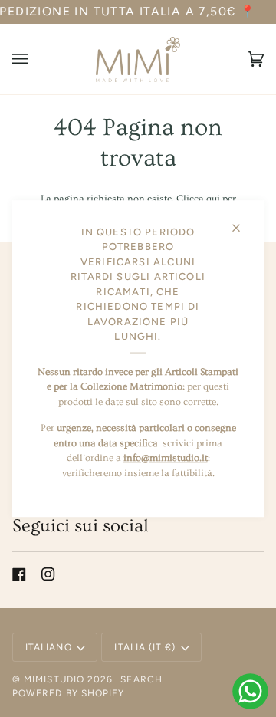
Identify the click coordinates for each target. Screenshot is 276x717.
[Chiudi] (243, 221)
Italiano (48, 647)
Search (141, 679)
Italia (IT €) (145, 647)
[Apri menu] (35, 59)
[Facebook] (19, 574)
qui (213, 198)
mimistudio (54, 679)
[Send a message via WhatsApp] (250, 691)
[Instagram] (48, 574)
